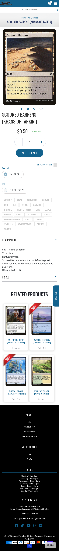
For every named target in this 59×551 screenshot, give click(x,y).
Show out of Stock (44, 165)
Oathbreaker (33, 214)
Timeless (40, 224)
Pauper (47, 214)
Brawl (19, 199)
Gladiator (37, 204)
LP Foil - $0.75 (16, 190)
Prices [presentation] (5, 277)
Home (23, 18)
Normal (19, 214)
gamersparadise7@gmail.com (32, 518)
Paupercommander (12, 219)
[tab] (29, 241)
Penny (27, 219)
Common (45, 199)
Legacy (48, 209)
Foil (14, 204)
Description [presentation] (9, 240)
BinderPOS (29, 539)
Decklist (56, 296)
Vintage (7, 228)
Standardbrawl (25, 224)
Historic (8, 209)
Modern (7, 214)
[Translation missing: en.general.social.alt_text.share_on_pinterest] (34, 109)
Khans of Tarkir (24, 209)
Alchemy (8, 199)
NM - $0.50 (14, 174)
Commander (32, 199)
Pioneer (39, 219)
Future (25, 204)
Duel (6, 204)
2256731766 (32, 514)
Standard (8, 224)
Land (38, 209)
